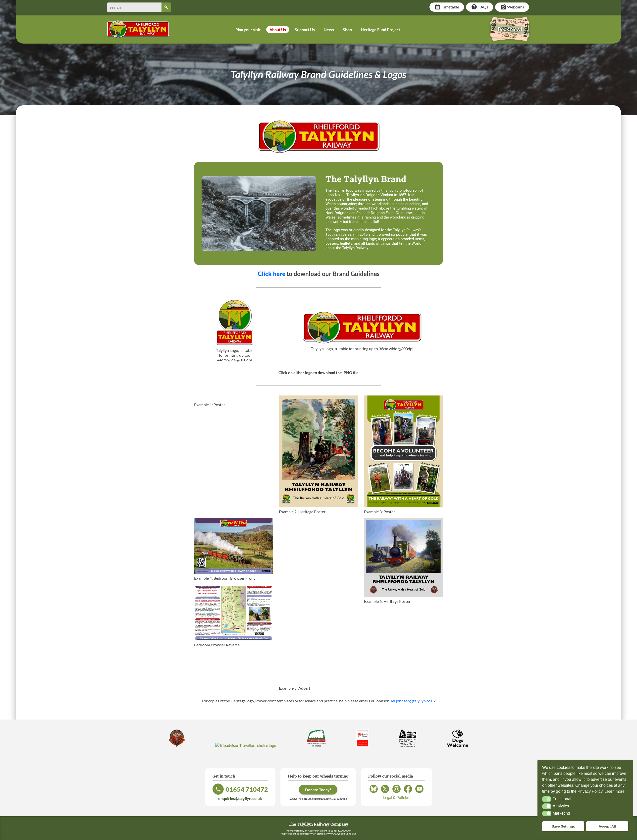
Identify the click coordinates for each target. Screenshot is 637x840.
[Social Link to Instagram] (396, 792)
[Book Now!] (510, 37)
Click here (271, 273)
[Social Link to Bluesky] (373, 792)
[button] (546, 799)
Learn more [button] (614, 791)
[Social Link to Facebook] (408, 792)
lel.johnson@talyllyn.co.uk (413, 700)
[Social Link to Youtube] (419, 792)
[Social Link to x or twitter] (385, 792)
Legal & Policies (396, 797)
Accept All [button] (607, 826)
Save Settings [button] (563, 826)
